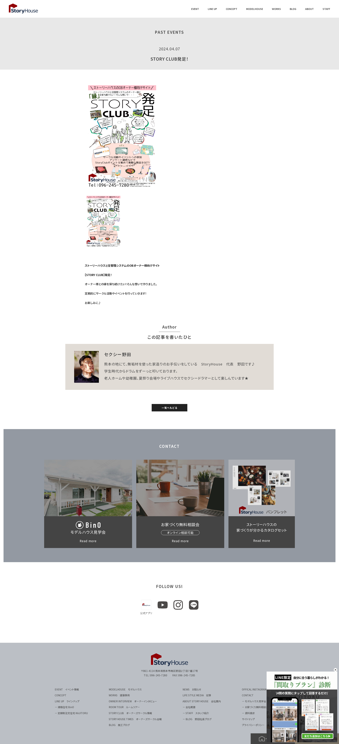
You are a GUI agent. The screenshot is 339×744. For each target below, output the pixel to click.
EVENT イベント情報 (67, 689)
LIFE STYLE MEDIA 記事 (197, 695)
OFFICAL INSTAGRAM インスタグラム (263, 689)
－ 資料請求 (248, 713)
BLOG (293, 9)
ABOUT (309, 9)
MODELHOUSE (254, 9)
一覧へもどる (169, 407)
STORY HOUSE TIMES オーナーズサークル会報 (135, 719)
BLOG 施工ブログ (119, 725)
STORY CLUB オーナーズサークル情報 (130, 713)
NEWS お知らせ (192, 689)
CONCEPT (231, 9)
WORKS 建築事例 (119, 695)
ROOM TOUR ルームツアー (124, 707)
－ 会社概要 (189, 707)
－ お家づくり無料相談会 (255, 707)
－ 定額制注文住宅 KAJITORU (71, 713)
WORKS (276, 9)
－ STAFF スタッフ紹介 (196, 713)
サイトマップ (248, 719)
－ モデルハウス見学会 (254, 701)
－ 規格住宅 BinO (64, 707)
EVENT (195, 9)
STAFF (326, 9)
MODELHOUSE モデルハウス (125, 689)
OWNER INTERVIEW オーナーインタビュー (133, 701)
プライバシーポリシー (253, 725)
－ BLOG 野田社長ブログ (197, 719)
